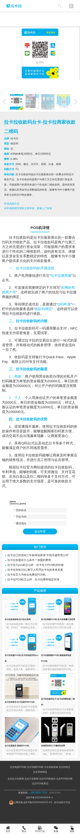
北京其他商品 (40, 772)
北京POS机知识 (47, 778)
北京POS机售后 (40, 783)
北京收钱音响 (51, 767)
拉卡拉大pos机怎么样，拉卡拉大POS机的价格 (35, 564)
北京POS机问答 (64, 778)
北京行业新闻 (31, 778)
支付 (12, 242)
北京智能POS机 (35, 767)
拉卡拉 (14, 237)
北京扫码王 (64, 767)
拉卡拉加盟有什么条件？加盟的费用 (29, 560)
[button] (75, 102)
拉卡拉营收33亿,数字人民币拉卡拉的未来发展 (35, 569)
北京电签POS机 (18, 767)
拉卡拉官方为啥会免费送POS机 (26, 574)
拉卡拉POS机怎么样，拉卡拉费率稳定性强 (33, 579)
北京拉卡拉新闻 (16, 778)
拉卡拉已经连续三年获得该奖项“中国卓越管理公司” (38, 555)
